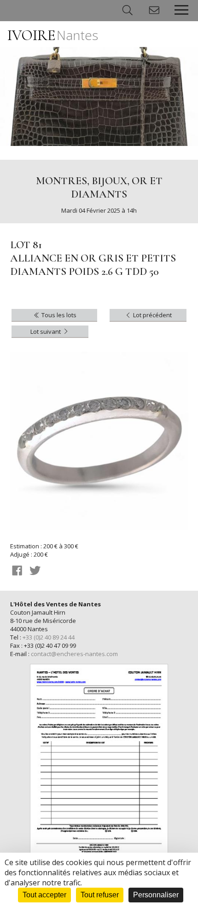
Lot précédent (152, 315)
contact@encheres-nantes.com (74, 654)
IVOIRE (52, 35)
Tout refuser (100, 895)
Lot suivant (46, 331)
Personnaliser (156, 895)
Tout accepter (44, 895)
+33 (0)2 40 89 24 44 (49, 637)
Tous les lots (58, 315)
